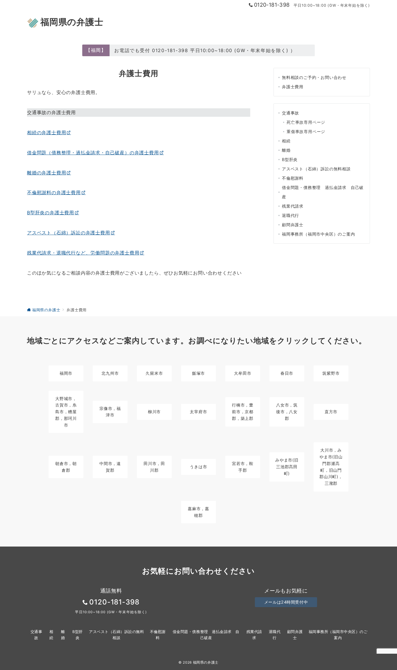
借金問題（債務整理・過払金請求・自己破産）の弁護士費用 (93, 152)
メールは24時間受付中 (286, 602)
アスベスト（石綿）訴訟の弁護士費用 (68, 233)
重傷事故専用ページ (306, 131)
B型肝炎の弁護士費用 (50, 212)
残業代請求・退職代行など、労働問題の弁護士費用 (83, 253)
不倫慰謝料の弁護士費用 (54, 192)
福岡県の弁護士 (71, 22)
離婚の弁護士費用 (46, 173)
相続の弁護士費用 (46, 132)
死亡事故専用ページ (306, 122)
